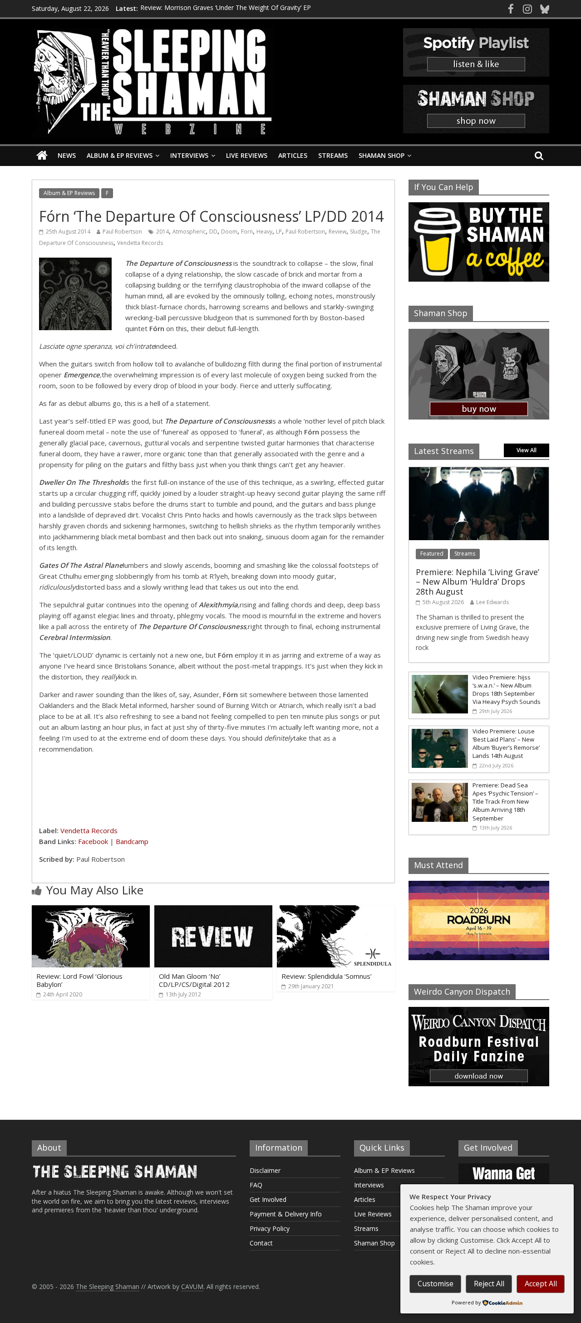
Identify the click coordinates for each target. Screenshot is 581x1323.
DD (213, 231)
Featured (431, 553)
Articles (292, 155)
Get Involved (268, 1199)
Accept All (541, 1284)
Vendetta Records (140, 243)
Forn (247, 231)
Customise (435, 1284)
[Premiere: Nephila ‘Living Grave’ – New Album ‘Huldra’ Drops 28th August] (479, 472)
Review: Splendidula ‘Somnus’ (326, 976)
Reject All (489, 1284)
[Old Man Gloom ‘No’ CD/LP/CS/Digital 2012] (213, 911)
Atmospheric (189, 231)
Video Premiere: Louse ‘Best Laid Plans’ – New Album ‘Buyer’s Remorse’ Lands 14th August (506, 743)
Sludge (358, 231)
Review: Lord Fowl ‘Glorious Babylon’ (79, 980)
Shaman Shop (381, 155)
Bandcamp (132, 841)
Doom (229, 231)
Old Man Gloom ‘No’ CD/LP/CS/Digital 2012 (194, 980)
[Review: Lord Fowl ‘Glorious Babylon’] (91, 911)
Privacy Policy (270, 1228)
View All (527, 450)
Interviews (189, 155)
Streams (333, 155)
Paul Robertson (122, 231)
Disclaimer (265, 1170)
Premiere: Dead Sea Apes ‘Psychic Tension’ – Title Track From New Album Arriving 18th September (505, 801)
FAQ (256, 1185)
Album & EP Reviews (120, 155)
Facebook (93, 841)
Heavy (264, 231)
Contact (261, 1243)
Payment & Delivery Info (286, 1214)
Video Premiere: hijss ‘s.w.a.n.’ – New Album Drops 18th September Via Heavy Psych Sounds (507, 689)
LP (279, 231)
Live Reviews (246, 155)
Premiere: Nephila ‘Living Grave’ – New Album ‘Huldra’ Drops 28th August (477, 581)
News (67, 155)
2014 (162, 231)
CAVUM (192, 1286)
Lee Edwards (492, 602)
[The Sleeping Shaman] (42, 156)
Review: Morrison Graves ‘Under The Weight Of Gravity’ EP (225, 8)
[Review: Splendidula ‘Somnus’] (336, 911)
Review (337, 231)
